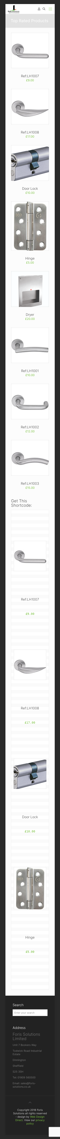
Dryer (30, 315)
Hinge (30, 258)
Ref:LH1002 (30, 427)
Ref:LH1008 (30, 132)
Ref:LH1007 (30, 76)
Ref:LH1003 (30, 483)
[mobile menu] (50, 9)
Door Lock (30, 189)
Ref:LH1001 (30, 371)
